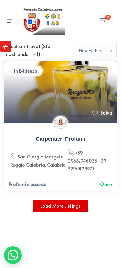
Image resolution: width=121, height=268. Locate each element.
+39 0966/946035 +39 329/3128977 (87, 160)
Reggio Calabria (27, 164)
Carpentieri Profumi (60, 139)
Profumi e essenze (27, 184)
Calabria (56, 164)
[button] (13, 255)
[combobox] (95, 50)
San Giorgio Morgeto (40, 156)
